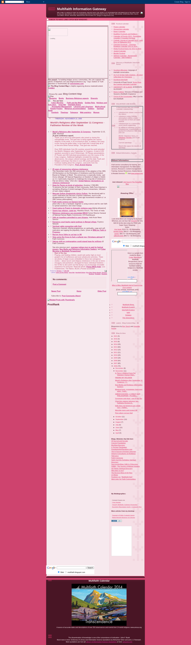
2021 (116, 336)
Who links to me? (117, 470)
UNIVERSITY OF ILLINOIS (123, 87)
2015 (116, 341)
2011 (116, 352)
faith (128, 312)
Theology (104, 274)
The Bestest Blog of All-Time (121, 473)
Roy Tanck (126, 326)
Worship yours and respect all (126, 410)
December (120, 368)
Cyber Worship (134, 257)
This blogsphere (128, 318)
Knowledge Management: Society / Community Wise (126, 507)
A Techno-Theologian (119, 447)
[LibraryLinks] (116, 521)
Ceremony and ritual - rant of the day (128, 398)
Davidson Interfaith (121, 80)
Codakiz (51, 88)
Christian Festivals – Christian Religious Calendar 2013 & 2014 (125, 45)
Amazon (134, 221)
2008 (116, 360)
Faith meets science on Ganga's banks (67, 202)
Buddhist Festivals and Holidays (125, 34)
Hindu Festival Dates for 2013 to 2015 (127, 49)
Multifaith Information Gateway (81, 9)
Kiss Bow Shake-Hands (93, 272)
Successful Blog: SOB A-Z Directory (124, 464)
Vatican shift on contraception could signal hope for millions (76, 241)
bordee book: (118, 231)
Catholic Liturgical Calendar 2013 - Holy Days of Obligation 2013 (128, 41)
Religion (128, 315)
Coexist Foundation (118, 443)
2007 (116, 363)
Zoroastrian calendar (121, 29)
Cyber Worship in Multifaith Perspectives (79, 250)
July (117, 425)
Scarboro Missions (120, 70)
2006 (116, 366)
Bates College (119, 92)
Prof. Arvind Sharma (83, 165)
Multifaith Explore (128, 307)
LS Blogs (114, 475)
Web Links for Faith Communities (123, 479)
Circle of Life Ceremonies (123, 96)
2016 (116, 339)
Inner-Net (72, 272)
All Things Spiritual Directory (122, 468)
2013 (116, 347)
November (120, 371)
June (118, 427)
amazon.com (127, 642)
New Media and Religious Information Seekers (78, 249)
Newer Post (55, 291)
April (117, 433)
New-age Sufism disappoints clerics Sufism (70, 193)
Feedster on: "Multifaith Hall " (122, 477)
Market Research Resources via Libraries (123, 517)
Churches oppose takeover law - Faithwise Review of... (127, 402)
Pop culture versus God (124, 413)
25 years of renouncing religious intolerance (70, 169)
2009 (116, 358)
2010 (116, 355)
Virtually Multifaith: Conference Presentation (124, 504)
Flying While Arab (93, 267)
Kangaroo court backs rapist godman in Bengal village (74, 222)
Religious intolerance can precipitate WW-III (70, 213)
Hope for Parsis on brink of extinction (67, 185)
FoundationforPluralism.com (121, 449)
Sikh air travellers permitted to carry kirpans (70, 217)
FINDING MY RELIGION (123, 378)
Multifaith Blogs (128, 304)
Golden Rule (90, 103)
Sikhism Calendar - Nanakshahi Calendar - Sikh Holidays (125, 56)
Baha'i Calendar (119, 31)
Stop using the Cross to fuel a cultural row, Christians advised (77, 237)
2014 (116, 344)
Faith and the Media (62, 272)
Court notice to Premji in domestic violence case (72, 208)
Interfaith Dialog (80, 272)
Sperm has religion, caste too (64, 211)
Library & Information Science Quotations (101, 642)
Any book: (118, 229)
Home (79, 291)
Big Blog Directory (118, 445)
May (117, 430)
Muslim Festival (119, 53)
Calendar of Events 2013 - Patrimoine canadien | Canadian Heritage (127, 37)
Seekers (91, 274)
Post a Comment (59, 284)
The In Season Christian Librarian (123, 451)
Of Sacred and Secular (119, 441)
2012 (116, 350)
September (120, 419)
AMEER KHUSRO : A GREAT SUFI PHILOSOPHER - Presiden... (127, 395)
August (118, 422)
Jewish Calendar (120, 51)
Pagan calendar (119, 27)
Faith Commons (117, 458)
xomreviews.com (77, 84)
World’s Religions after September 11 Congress (71, 132)
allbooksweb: (119, 236)
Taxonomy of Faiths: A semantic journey (123, 515)
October (119, 416)
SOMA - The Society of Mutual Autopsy (125, 466)
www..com (127, 291)
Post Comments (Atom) (71, 296)
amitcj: (116, 234)
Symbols (98, 274)
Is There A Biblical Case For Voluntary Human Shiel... (125, 374)
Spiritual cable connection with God (66, 226)
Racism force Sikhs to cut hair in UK (67, 235)
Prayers (104, 272)
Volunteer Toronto (125, 137)
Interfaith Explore (128, 310)
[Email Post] (105, 271)
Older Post (102, 291)
